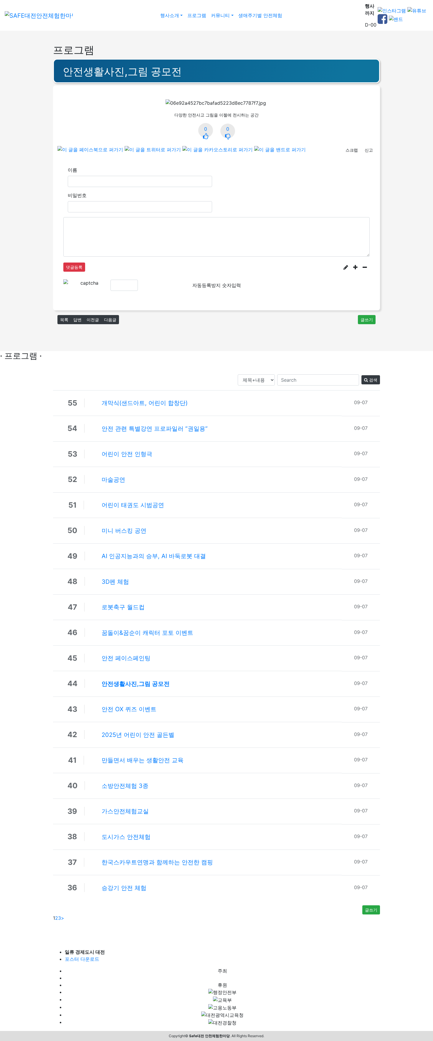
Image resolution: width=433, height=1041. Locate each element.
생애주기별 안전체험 (260, 15)
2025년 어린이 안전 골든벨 (138, 734)
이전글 (93, 319)
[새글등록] (346, 267)
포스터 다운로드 (82, 959)
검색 (372, 379)
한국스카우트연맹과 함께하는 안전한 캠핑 (157, 862)
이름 (72, 170)
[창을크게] (355, 267)
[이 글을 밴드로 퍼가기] (280, 149)
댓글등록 (74, 267)
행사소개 (169, 15)
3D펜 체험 (115, 581)
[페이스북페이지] (382, 19)
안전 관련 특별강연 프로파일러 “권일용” (155, 428)
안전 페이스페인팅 (126, 658)
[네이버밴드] (396, 19)
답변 (77, 319)
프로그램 (196, 15)
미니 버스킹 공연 (124, 530)
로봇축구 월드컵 (123, 607)
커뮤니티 (220, 15)
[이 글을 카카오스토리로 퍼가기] (217, 149)
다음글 (110, 319)
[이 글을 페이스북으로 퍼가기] (90, 149)
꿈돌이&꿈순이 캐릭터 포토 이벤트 (147, 632)
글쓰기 (367, 319)
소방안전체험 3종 (125, 785)
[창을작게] (365, 267)
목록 (64, 319)
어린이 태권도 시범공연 (133, 505)
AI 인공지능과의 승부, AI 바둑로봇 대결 (154, 556)
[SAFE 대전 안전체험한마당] (39, 15)
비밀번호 (77, 195)
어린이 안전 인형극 (127, 454)
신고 (369, 150)
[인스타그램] (392, 10)
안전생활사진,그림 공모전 (136, 683)
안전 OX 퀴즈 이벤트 (129, 709)
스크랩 (352, 150)
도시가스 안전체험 (126, 836)
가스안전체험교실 (125, 811)
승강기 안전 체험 (124, 887)
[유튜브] (416, 10)
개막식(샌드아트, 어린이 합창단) (145, 402)
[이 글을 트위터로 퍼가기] (153, 149)
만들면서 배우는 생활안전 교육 (143, 760)
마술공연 (113, 479)
